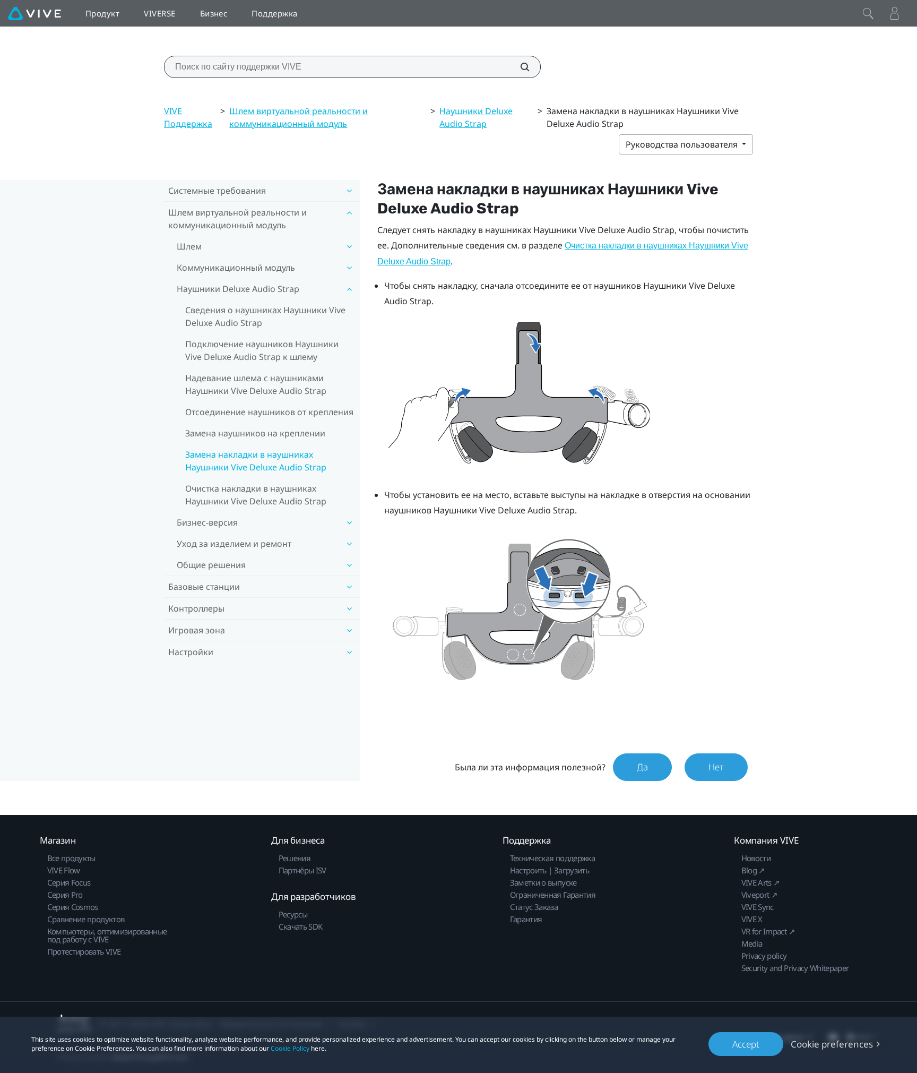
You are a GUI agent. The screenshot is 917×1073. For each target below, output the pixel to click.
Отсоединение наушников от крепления (269, 412)
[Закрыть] (868, 13)
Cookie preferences (832, 1044)
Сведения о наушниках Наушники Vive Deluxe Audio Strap (265, 316)
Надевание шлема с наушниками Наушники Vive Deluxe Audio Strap (255, 384)
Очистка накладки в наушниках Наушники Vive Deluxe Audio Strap (255, 495)
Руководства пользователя (683, 144)
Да (642, 767)
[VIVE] (34, 13)
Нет (716, 767)
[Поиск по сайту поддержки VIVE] (519, 67)
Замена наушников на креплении (255, 433)
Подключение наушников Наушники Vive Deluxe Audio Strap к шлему (262, 350)
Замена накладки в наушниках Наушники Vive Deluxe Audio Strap (255, 461)
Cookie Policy (290, 1048)
